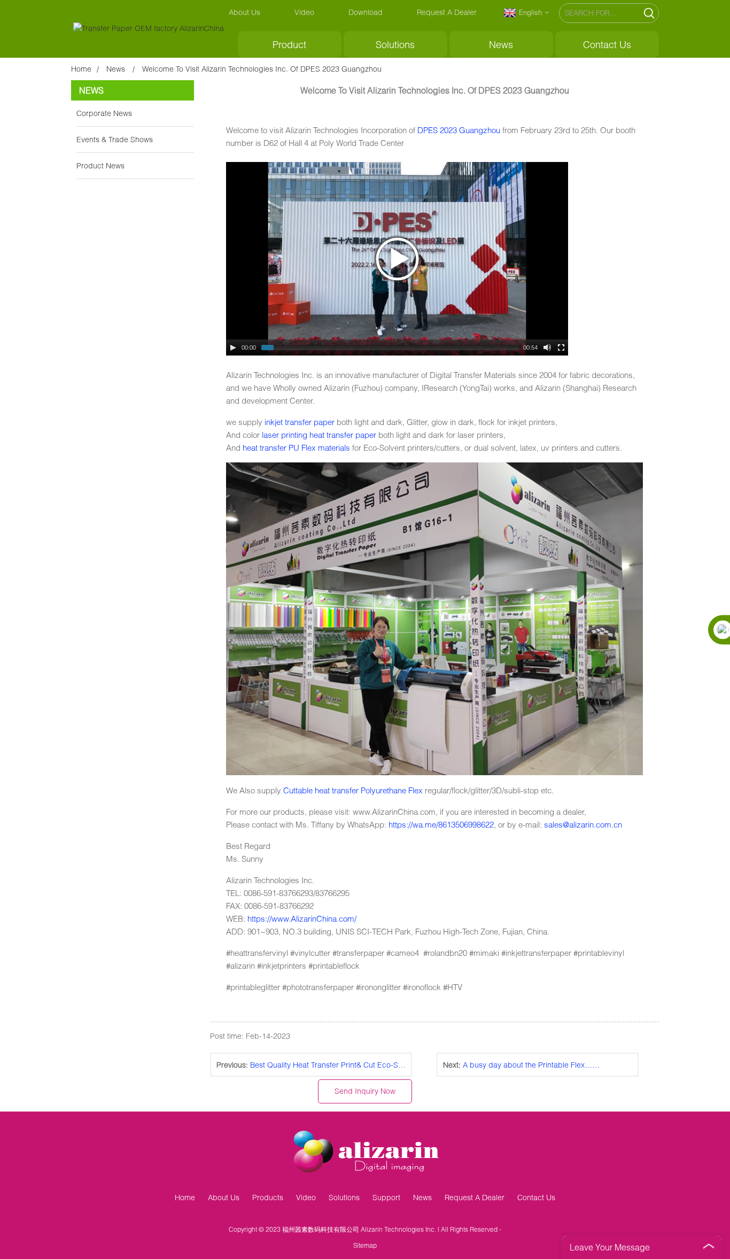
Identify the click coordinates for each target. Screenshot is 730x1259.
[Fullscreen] (561, 347)
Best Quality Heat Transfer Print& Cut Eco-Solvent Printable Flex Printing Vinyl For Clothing (403, 1064)
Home (81, 68)
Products (267, 1197)
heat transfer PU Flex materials (295, 447)
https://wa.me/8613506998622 (441, 824)
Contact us (607, 44)
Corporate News (104, 113)
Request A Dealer (447, 12)
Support (386, 1197)
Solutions (395, 44)
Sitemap (365, 1245)
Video (304, 12)
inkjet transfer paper (300, 422)
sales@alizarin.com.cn (583, 824)
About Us (244, 12)
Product (289, 44)
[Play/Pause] (233, 347)
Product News (100, 165)
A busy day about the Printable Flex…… (531, 1064)
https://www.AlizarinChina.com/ (301, 918)
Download (365, 12)
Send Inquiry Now (365, 1090)
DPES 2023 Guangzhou (458, 130)
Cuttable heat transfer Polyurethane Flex (353, 790)
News (501, 44)
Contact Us (536, 1197)
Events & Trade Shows (114, 139)
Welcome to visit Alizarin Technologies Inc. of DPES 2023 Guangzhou (262, 68)
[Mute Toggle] (547, 347)
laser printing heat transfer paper (319, 434)
